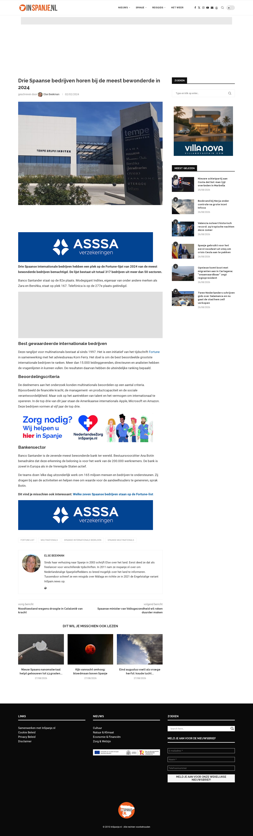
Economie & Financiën (107, 737)
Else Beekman (54, 555)
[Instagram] (203, 7)
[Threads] (216, 7)
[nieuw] (203, 108)
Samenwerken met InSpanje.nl (36, 728)
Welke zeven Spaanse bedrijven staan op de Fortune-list (113, 494)
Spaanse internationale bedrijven (82, 540)
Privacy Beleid (26, 737)
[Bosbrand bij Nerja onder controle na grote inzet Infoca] (183, 206)
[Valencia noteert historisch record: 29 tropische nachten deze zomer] (183, 229)
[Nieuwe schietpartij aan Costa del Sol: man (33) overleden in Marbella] (183, 184)
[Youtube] (207, 7)
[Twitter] (199, 7)
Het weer (177, 7)
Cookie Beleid (26, 732)
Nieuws (123, 7)
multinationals (49, 540)
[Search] (222, 7)
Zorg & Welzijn (102, 741)
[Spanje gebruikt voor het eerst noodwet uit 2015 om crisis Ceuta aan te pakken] (183, 251)
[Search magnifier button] (232, 728)
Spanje (140, 7)
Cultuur (97, 728)
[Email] (212, 7)
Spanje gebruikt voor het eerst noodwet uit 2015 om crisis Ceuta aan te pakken (214, 248)
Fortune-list (27, 540)
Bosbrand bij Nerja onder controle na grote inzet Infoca (213, 204)
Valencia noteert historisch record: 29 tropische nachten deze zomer (216, 226)
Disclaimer (24, 741)
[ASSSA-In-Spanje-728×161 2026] (85, 235)
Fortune (154, 352)
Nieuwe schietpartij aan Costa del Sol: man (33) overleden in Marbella (212, 182)
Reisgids (157, 7)
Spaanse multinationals (121, 540)
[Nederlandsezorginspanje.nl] (85, 415)
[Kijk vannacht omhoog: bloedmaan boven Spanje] (90, 649)
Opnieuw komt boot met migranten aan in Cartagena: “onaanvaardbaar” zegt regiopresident (215, 272)
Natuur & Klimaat (103, 732)
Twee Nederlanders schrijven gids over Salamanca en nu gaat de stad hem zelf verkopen (216, 297)
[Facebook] (195, 7)
